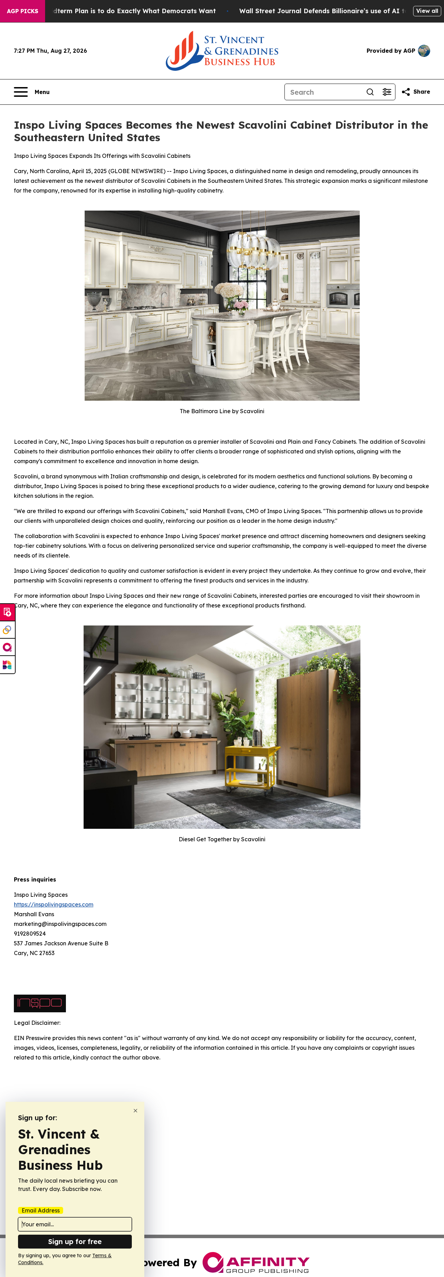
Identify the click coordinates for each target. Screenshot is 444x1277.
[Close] (135, 1110)
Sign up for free (75, 1241)
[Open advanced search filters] (386, 92)
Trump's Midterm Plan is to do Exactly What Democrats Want (117, 11)
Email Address (41, 1210)
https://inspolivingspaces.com (53, 904)
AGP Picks (22, 11)
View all (427, 10)
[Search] (370, 92)
